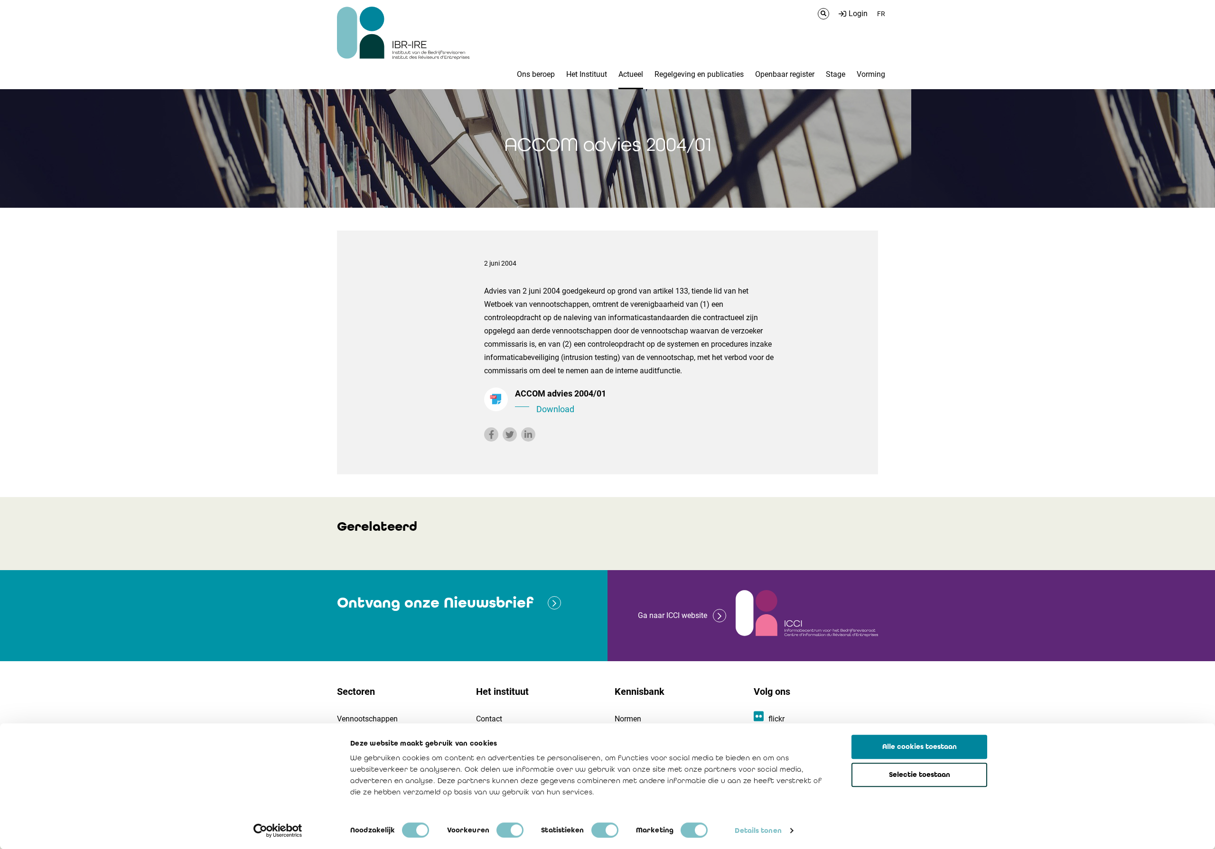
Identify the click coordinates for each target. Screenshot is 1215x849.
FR (881, 14)
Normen (628, 718)
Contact (489, 718)
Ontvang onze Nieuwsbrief (435, 602)
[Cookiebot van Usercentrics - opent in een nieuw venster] (277, 830)
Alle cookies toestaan (919, 746)
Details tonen (758, 830)
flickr (776, 718)
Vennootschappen (367, 718)
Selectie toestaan (919, 774)
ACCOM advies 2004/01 (560, 401)
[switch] (509, 830)
